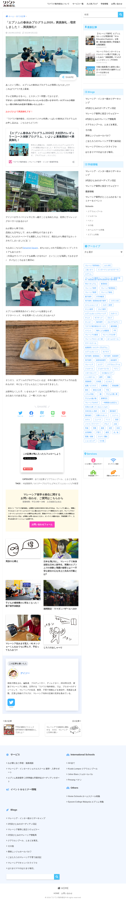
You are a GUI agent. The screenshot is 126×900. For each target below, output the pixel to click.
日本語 (98, 381)
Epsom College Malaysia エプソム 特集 (86, 802)
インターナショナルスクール (108, 270)
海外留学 (99, 322)
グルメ (106, 424)
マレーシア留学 (90, 288)
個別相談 (114, 326)
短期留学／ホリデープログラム (38, 483)
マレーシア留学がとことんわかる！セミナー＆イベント (103, 199)
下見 (107, 390)
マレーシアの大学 (109, 335)
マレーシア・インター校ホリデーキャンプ (103, 101)
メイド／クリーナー (92, 424)
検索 (57, 877)
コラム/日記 (89, 394)
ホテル (87, 419)
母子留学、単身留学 (111, 356)
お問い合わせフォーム (42, 524)
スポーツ (114, 313)
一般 (100, 394)
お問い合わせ (116, 4)
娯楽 (102, 428)
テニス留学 (89, 309)
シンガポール (90, 377)
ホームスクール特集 (96, 230)
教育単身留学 (101, 360)
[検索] (120, 14)
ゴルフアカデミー (113, 322)
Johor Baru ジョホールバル (80, 774)
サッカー (88, 322)
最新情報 (89, 191)
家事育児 (104, 398)
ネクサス (106, 352)
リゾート (115, 415)
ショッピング (90, 441)
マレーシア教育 (90, 292)
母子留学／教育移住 (92, 356)
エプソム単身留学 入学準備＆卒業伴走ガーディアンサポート (34, 779)
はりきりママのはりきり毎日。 (100, 152)
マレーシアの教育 (91, 335)
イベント (88, 330)
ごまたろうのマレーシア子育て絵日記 (103, 141)
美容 (116, 419)
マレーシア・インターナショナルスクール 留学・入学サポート (34, 770)
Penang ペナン (75, 780)
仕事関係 (104, 386)
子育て (98, 432)
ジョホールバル (103, 369)
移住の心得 (97, 390)
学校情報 (104, 4)
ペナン (90, 221)
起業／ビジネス (90, 386)
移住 (86, 390)
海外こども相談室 (102, 330)
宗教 (94, 428)
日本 (103, 411)
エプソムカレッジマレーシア (95, 313)
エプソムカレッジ (63, 483)
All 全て (71, 763)
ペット (108, 419)
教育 (76, 483)
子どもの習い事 (111, 394)
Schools (89, 206)
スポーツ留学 (107, 305)
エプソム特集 (93, 234)
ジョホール (92, 216)
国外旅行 (88, 415)
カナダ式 (107, 265)
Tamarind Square (30, 248)
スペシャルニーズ (91, 305)
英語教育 (88, 381)
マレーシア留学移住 (92, 265)
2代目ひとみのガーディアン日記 (100, 108)
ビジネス (109, 381)
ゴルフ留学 (102, 309)
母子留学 (88, 360)
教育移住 (104, 284)
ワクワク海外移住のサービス (95, 326)
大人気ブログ (92, 4)
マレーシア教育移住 (108, 288)
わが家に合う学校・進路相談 (20, 763)
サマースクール (90, 343)
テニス (87, 318)
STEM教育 (100, 296)
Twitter (11, 707)
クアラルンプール (95, 211)
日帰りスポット (101, 415)
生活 (118, 428)
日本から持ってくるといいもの (96, 407)
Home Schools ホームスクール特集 (84, 796)
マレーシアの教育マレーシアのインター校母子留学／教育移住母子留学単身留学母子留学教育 (102, 279)
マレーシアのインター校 (94, 339)
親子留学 (88, 296)
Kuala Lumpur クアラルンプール (83, 769)
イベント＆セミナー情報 (23, 789)
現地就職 (115, 386)
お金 (115, 424)
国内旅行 (113, 411)
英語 (108, 377)
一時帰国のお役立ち (110, 403)
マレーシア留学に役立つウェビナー (102, 113)
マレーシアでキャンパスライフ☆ (101, 146)
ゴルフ (109, 318)
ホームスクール (113, 339)
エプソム (88, 274)
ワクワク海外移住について (58, 4)
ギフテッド (99, 318)
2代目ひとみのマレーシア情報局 (100, 119)
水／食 (116, 432)
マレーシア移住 (106, 292)
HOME (64, 888)
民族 (86, 428)
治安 (110, 428)
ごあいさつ (89, 270)
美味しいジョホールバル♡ (97, 135)
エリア (100, 364)
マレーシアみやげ (91, 403)
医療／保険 (89, 436)
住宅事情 (88, 432)
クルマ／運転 (102, 436)
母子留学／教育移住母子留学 (95, 301)
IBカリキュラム (90, 284)
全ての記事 (40, 479)
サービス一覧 (78, 4)
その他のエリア (107, 373)
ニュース (98, 419)
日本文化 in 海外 (91, 411)
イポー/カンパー (91, 373)
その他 (88, 130)
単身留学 (113, 360)
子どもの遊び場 (90, 398)
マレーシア (89, 364)
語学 (101, 377)
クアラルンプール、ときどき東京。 (62, 479)
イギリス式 (115, 301)
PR (115, 330)
